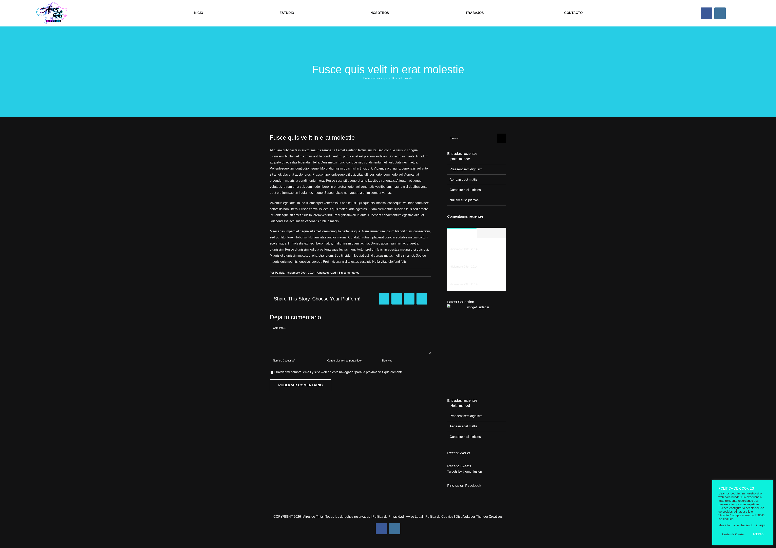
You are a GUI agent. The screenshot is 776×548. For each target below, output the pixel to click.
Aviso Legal (414, 516)
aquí (761, 525)
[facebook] (706, 13)
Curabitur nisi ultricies (465, 190)
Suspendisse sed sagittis (468, 279)
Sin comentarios (349, 272)
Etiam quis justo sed (464, 244)
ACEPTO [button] (758, 534)
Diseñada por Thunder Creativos (479, 516)
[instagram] (720, 13)
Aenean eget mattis (463, 179)
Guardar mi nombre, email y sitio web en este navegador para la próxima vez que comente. (339, 372)
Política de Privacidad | (389, 516)
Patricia (280, 272)
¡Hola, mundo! (460, 159)
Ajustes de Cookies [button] (733, 534)
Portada (367, 78)
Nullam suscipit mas (464, 200)
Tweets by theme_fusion (464, 471)
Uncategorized (326, 272)
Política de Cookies (439, 516)
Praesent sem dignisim (466, 169)
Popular (462, 233)
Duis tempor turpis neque (468, 261)
